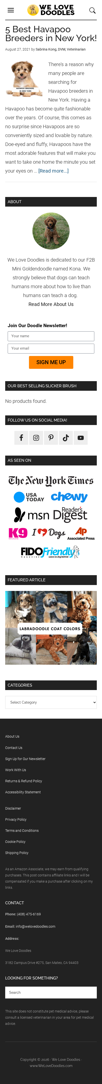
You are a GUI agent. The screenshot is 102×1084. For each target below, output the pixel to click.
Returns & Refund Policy (23, 781)
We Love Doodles (51, 10)
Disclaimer (13, 808)
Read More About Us (51, 304)
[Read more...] (53, 171)
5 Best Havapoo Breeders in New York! (51, 33)
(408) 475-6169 (29, 914)
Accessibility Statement (23, 792)
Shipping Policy (16, 853)
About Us (12, 736)
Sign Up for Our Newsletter (25, 759)
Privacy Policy (15, 819)
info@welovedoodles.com (35, 926)
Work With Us (15, 770)
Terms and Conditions (22, 831)
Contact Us (13, 748)
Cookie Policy (15, 842)
